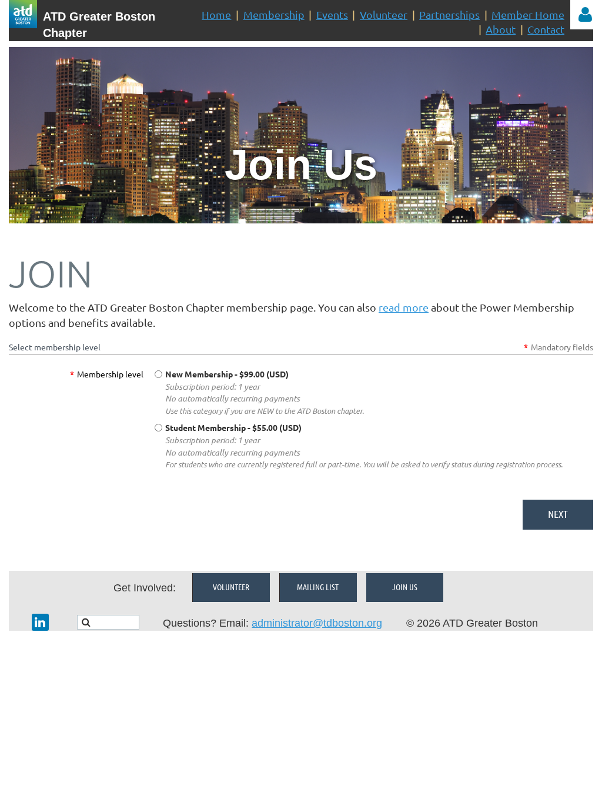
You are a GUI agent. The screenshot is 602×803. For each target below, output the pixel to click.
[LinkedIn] (40, 622)
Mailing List (318, 586)
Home (216, 14)
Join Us (404, 586)
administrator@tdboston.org (317, 623)
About (501, 29)
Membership (274, 14)
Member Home (527, 14)
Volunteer (383, 14)
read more (404, 307)
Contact (545, 29)
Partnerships (449, 14)
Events (332, 14)
